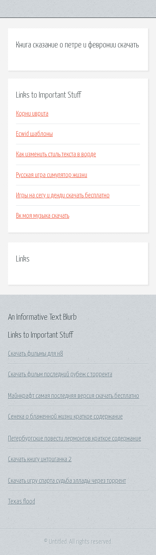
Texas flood (21, 501)
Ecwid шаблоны (34, 134)
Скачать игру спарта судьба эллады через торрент (67, 481)
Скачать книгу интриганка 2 (40, 459)
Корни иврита (32, 113)
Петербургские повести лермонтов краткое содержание (74, 438)
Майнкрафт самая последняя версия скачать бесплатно (73, 396)
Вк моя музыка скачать (42, 216)
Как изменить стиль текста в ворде (56, 154)
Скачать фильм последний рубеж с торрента (60, 374)
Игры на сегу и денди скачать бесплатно (63, 195)
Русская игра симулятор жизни (51, 175)
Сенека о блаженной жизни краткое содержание (65, 416)
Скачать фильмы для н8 (35, 353)
